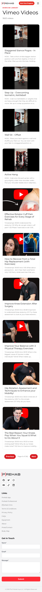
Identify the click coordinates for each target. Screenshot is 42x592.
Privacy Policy (7, 512)
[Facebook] (4, 480)
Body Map (5, 531)
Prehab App (6, 497)
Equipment (6, 520)
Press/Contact (7, 527)
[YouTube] (4, 485)
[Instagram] (14, 480)
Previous (10, 456)
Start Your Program (26, 3)
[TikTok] (9, 485)
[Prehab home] (8, 3)
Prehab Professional (9, 501)
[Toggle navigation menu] (38, 3)
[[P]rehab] (21, 474)
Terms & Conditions (9, 509)
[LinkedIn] (14, 485)
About (4, 524)
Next (34, 456)
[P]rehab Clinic (7, 505)
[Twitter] (9, 480)
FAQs (4, 516)
